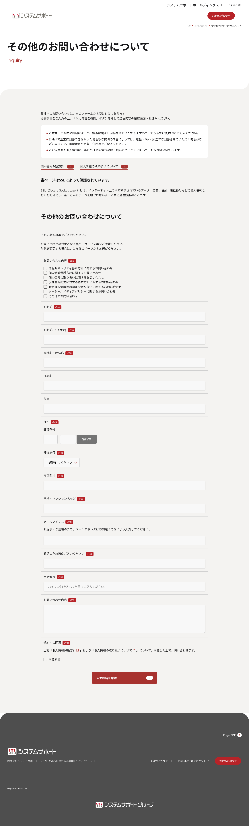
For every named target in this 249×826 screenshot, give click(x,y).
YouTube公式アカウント (192, 761)
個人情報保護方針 (64, 650)
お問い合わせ (221, 15)
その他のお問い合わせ (63, 296)
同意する (54, 659)
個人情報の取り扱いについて (113, 650)
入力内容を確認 (106, 678)
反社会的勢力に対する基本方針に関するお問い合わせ (84, 282)
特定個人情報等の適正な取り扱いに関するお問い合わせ (85, 287)
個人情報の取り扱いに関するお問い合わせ (76, 277)
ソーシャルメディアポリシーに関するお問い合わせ (82, 291)
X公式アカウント (160, 761)
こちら (77, 248)
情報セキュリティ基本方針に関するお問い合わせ (81, 268)
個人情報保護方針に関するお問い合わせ (75, 272)
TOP (188, 25)
